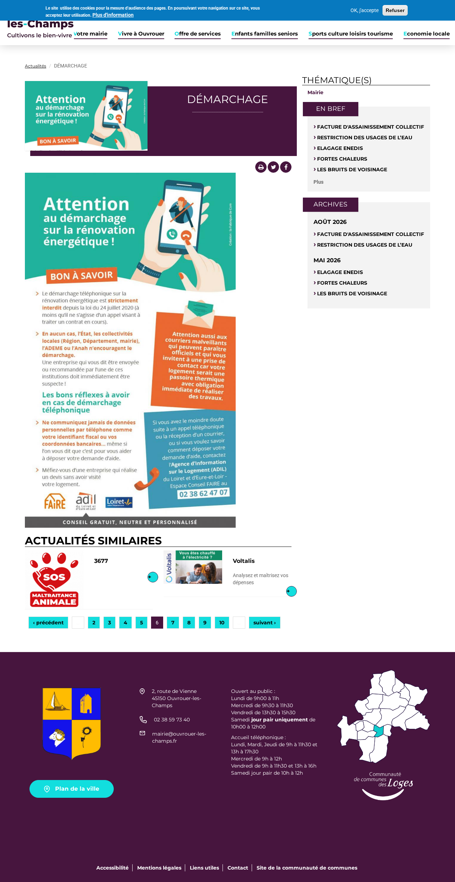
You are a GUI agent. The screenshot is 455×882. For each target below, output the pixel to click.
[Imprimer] (261, 167)
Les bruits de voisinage (352, 169)
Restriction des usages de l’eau (364, 137)
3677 (101, 561)
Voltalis (244, 561)
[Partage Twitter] (273, 167)
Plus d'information (113, 15)
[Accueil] (37, 22)
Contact (238, 868)
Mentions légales (159, 868)
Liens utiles (204, 868)
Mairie (315, 92)
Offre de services (198, 34)
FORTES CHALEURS (342, 159)
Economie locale (426, 34)
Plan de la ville (77, 788)
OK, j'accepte (364, 10)
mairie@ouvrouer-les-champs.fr (179, 737)
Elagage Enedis (340, 148)
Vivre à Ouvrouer (141, 34)
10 (222, 622)
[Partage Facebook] (285, 167)
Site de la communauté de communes (307, 868)
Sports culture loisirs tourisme (351, 34)
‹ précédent (48, 622)
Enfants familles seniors (264, 34)
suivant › (264, 622)
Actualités (35, 66)
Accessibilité (112, 868)
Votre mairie (90, 34)
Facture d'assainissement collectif (370, 127)
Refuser (395, 10)
